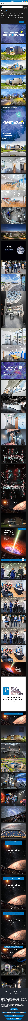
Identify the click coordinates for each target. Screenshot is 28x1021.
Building (14, 13)
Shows (2, 19)
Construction (21, 13)
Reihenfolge (21, 22)
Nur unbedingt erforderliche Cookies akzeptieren (14, 1015)
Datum (25, 22)
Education (3, 15)
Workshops (13, 19)
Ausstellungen (18, 15)
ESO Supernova (4, 1)
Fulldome (3, 17)
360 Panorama (9, 13)
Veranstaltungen (10, 15)
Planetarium (9, 17)
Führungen (7, 19)
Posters (14, 17)
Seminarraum (20, 17)
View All (2, 13)
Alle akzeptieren (14, 1009)
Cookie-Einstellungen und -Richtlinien (14, 1018)
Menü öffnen (5, 4)
